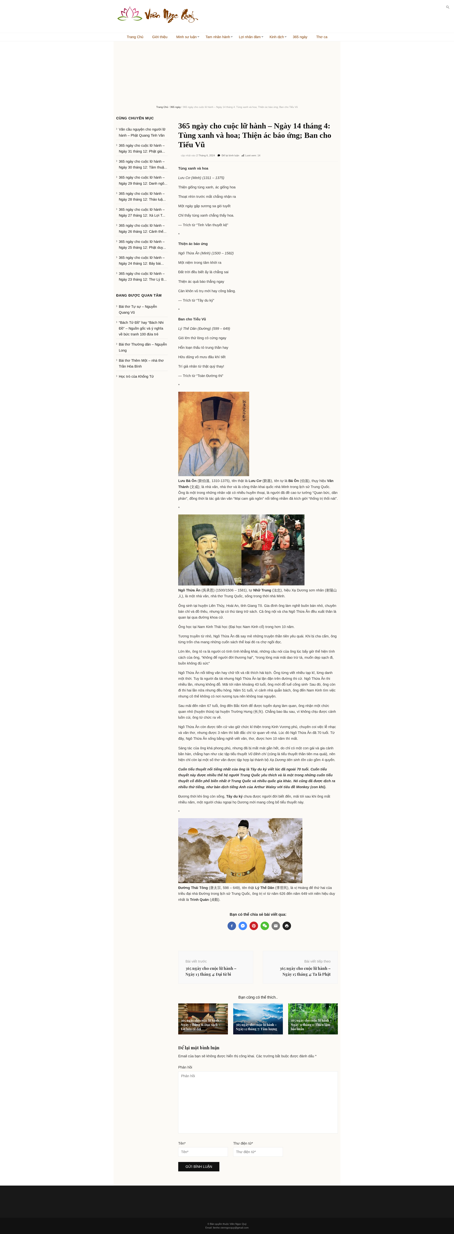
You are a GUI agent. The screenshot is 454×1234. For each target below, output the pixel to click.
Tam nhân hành (218, 37)
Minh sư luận (186, 37)
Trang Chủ (135, 37)
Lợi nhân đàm (250, 37)
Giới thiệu (159, 37)
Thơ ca (321, 37)
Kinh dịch (277, 37)
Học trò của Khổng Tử (136, 376)
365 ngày (300, 37)
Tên (182, 1143)
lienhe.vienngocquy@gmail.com (231, 1227)
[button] (448, 7)
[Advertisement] (227, 77)
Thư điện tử (243, 1143)
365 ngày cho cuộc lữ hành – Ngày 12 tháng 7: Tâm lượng (256, 1027)
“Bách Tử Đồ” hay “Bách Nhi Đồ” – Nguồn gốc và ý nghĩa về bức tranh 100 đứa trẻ (141, 328)
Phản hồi (185, 1067)
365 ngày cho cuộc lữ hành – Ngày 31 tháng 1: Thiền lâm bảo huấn (311, 1024)
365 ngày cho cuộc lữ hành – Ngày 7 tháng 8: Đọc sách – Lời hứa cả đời (201, 1024)
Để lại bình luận (230, 155)
